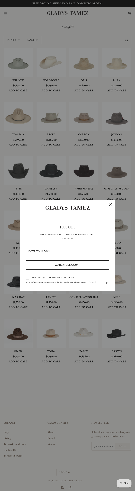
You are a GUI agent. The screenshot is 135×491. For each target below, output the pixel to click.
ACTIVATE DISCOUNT (67, 265)
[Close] (111, 204)
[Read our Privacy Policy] (107, 283)
